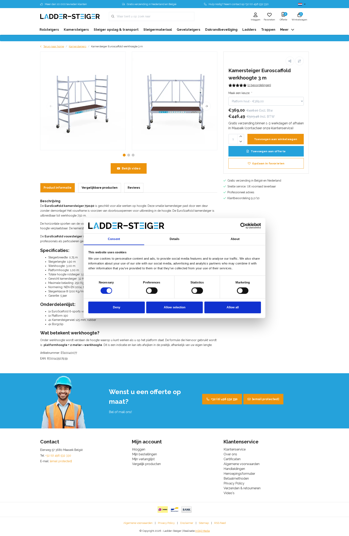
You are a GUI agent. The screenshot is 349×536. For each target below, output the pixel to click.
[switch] (152, 290)
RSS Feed (220, 522)
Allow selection (174, 307)
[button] (290, 61)
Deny (116, 307)
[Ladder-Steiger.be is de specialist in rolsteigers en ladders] (70, 16)
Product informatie (57, 187)
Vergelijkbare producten (100, 187)
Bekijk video (131, 168)
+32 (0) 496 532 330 (224, 399)
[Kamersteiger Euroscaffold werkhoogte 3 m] (83, 101)
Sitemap (204, 522)
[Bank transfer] (186, 509)
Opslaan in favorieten (268, 163)
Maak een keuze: (240, 93)
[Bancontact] (174, 509)
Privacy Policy (166, 522)
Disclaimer (186, 522)
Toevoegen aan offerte (268, 151)
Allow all (233, 307)
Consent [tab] (114, 239)
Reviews (134, 187)
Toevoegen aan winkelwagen (275, 139)
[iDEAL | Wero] (163, 509)
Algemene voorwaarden (137, 522)
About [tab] (235, 239)
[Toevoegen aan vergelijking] (299, 61)
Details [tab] (175, 239)
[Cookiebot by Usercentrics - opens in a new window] (243, 226)
